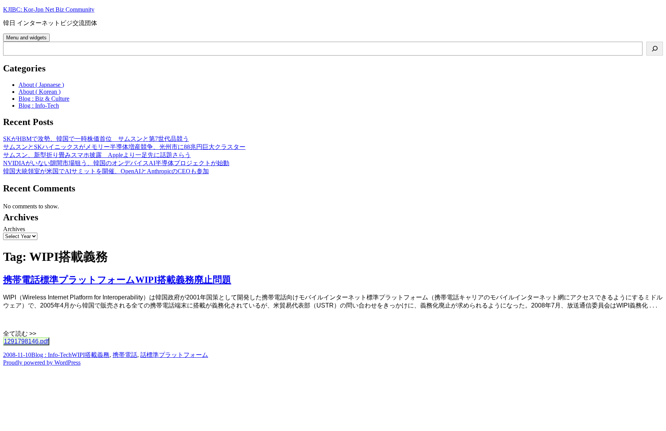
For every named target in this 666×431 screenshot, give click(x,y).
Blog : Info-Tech (38, 105)
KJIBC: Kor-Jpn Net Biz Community (48, 9)
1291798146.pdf (26, 341)
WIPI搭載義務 (90, 355)
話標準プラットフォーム (174, 355)
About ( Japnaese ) (41, 84)
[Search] (654, 49)
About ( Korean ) (39, 91)
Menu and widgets (26, 38)
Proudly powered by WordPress (42, 362)
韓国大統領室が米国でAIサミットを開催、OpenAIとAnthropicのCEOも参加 (106, 171)
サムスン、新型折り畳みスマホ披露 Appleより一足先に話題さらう (97, 155)
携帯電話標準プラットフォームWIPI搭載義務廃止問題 (117, 280)
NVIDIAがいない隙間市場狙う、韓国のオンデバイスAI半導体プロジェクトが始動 (116, 163)
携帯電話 (125, 355)
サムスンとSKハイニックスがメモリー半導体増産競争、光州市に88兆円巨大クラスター (124, 147)
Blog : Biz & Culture (43, 98)
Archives (14, 229)
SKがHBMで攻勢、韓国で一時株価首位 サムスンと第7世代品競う (96, 138)
